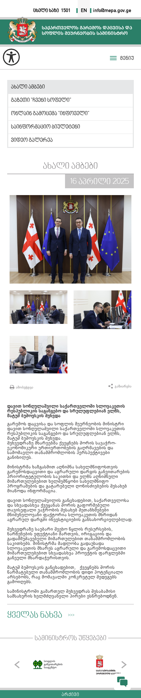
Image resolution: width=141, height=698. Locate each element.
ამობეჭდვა (24, 387)
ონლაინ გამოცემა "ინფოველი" (50, 114)
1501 (65, 10)
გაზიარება (123, 386)
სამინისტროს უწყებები (70, 638)
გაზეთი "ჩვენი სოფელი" (41, 100)
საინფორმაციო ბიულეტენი (45, 127)
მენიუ (127, 58)
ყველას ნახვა (34, 615)
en (84, 10)
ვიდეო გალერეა (32, 140)
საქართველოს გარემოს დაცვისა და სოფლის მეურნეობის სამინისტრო (22, 29)
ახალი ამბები (28, 87)
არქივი (70, 695)
